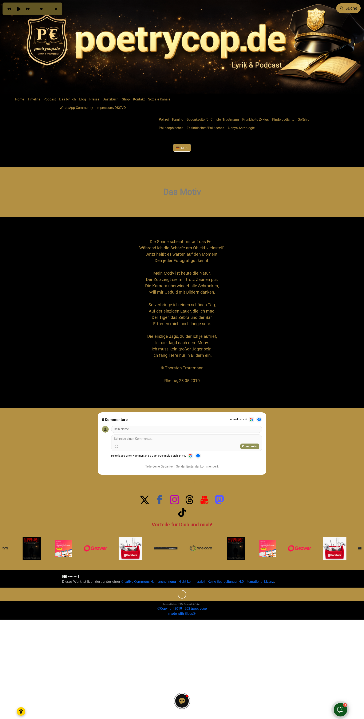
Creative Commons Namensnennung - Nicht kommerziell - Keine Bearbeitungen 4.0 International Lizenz (197, 582)
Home (19, 99)
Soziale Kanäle (159, 99)
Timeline (33, 99)
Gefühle (303, 120)
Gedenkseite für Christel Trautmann (212, 120)
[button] (182, 148)
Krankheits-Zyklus (255, 120)
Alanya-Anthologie (241, 128)
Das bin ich (67, 99)
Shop (126, 99)
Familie (177, 120)
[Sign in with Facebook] (259, 419)
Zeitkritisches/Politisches (205, 128)
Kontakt (139, 99)
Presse (94, 99)
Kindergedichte (283, 120)
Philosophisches (171, 128)
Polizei (164, 120)
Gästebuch (111, 99)
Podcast (50, 99)
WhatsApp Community (76, 108)
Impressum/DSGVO (111, 108)
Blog (82, 99)
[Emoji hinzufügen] (116, 446)
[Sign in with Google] (251, 419)
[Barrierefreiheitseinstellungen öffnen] (21, 711)
